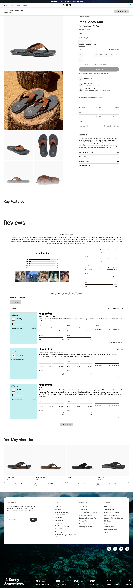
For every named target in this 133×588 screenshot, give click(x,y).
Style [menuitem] (73, 293)
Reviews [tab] (14, 298)
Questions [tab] (22, 298)
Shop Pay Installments (111, 515)
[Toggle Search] (120, 5)
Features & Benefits (86, 152)
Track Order (83, 509)
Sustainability (59, 517)
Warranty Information (86, 527)
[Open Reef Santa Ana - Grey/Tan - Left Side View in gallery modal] (18, 175)
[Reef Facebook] (115, 549)
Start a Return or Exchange (88, 512)
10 (101, 55)
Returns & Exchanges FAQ (88, 518)
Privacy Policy (59, 523)
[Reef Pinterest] (127, 549)
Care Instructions (109, 509)
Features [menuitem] (80, 293)
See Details (80, 1)
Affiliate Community (110, 530)
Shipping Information (86, 515)
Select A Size (99, 69)
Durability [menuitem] (65, 293)
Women (6, 5)
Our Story (58, 509)
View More (35, 183)
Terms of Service (60, 529)
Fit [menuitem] (59, 293)
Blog (105, 524)
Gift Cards (107, 521)
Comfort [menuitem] (52, 293)
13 (117, 55)
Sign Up (33, 519)
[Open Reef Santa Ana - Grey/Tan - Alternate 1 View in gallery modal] (33, 100)
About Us (58, 506)
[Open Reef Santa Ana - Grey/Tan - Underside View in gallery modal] (48, 175)
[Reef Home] (66, 5)
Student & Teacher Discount (113, 518)
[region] (42, 276)
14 (81, 60)
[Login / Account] (124, 5)
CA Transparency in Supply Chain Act (66, 536)
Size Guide (116, 49)
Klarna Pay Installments (112, 512)
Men (12, 5)
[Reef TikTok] (121, 549)
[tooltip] (72, 234)
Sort (108, 308)
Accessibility (59, 520)
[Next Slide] (67, 276)
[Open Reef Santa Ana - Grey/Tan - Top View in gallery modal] (48, 145)
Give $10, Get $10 (110, 527)
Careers (106, 532)
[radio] (82, 43)
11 (106, 55)
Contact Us (83, 506)
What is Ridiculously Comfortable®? (61, 513)
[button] (84, 29)
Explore (25, 5)
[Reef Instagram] (109, 549)
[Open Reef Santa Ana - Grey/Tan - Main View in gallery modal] (18, 145)
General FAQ (83, 521)
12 (111, 55)
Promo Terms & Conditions (88, 524)
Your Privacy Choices (62, 526)
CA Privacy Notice (61, 532)
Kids (18, 5)
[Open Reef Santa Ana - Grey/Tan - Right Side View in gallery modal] (33, 40)
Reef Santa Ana (20, 320)
